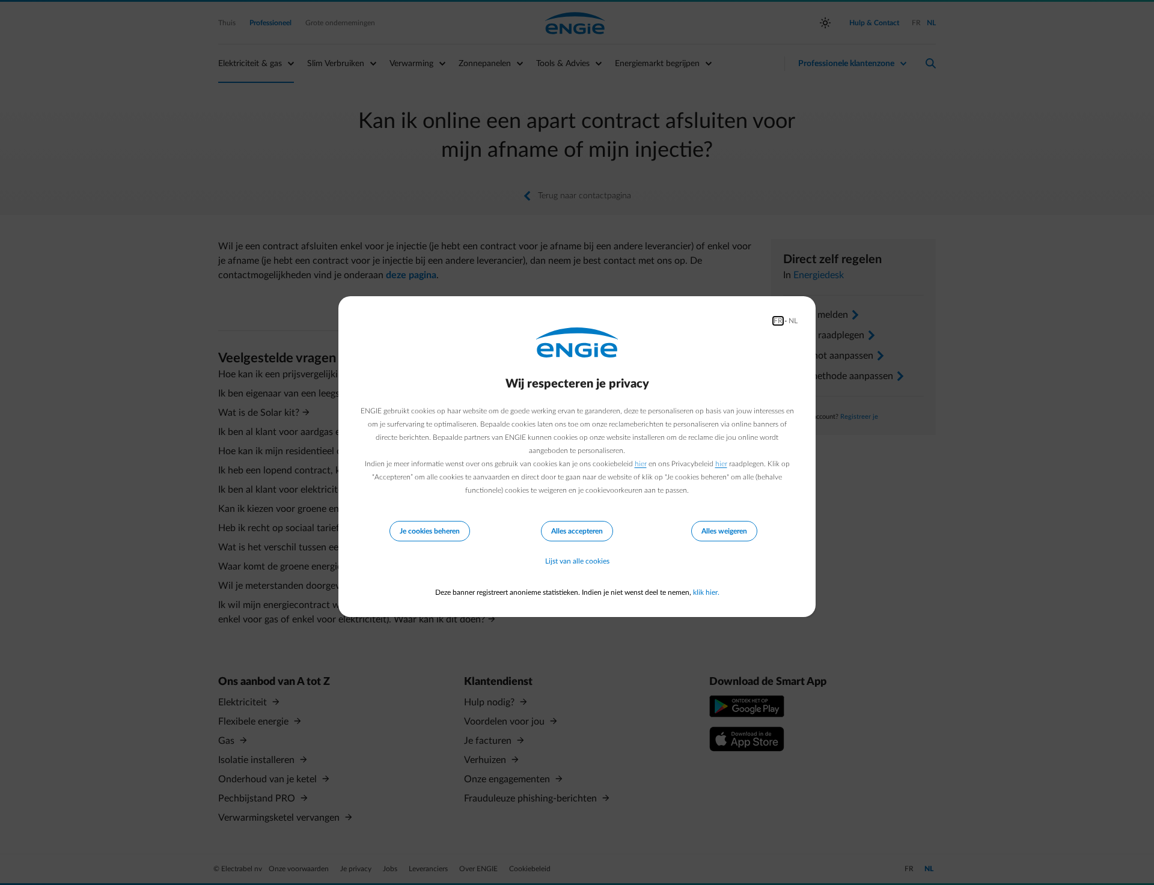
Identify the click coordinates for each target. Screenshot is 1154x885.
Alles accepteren (577, 531)
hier (641, 463)
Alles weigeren (724, 531)
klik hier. (706, 592)
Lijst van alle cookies (577, 561)
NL (793, 320)
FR (778, 320)
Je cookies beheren (430, 531)
